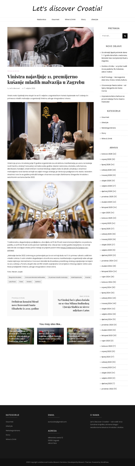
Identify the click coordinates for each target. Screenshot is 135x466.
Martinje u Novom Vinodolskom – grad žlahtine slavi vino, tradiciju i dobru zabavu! (79, 337)
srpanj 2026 (106, 159)
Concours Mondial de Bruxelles (35, 277)
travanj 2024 (107, 303)
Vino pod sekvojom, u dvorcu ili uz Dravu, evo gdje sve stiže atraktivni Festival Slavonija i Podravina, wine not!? (19, 336)
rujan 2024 (106, 276)
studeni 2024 (107, 266)
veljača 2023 (107, 378)
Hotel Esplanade (76, 277)
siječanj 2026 (107, 191)
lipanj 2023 (106, 357)
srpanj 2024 (106, 287)
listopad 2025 (107, 207)
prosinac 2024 (107, 261)
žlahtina (37, 282)
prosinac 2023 (107, 325)
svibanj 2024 (107, 298)
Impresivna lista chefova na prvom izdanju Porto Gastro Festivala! (113, 99)
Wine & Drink (70, 19)
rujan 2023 (106, 341)
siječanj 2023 (107, 383)
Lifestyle (94, 19)
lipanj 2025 (106, 229)
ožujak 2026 (106, 180)
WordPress (105, 462)
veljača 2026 (107, 186)
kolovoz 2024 (107, 282)
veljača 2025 (107, 250)
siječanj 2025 (107, 255)
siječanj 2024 (107, 319)
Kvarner (87, 277)
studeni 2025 (107, 202)
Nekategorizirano (109, 128)
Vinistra (29, 282)
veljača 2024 (107, 314)
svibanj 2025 (107, 234)
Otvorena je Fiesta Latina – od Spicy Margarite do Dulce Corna (114, 88)
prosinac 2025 (107, 196)
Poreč (21, 282)
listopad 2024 (107, 271)
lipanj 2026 (106, 164)
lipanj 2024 (106, 293)
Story (83, 19)
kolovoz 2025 (107, 218)
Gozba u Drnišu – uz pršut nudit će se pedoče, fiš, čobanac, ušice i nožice (114, 69)
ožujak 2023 (106, 373)
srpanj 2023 (106, 351)
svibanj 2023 (107, 362)
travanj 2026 (107, 175)
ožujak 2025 (106, 244)
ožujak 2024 (106, 308)
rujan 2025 (106, 212)
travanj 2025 (107, 239)
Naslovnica (41, 19)
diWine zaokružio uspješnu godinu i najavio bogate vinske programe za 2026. (50, 337)
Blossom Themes (84, 462)
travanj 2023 (107, 367)
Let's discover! (15, 88)
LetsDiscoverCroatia (45, 462)
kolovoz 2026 (107, 154)
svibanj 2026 (107, 170)
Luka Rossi (12, 282)
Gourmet (55, 19)
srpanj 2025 (106, 223)
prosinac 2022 (107, 389)
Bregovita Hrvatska (15, 277)
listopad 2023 (107, 335)
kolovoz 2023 (107, 346)
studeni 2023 (107, 330)
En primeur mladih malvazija (58, 277)
